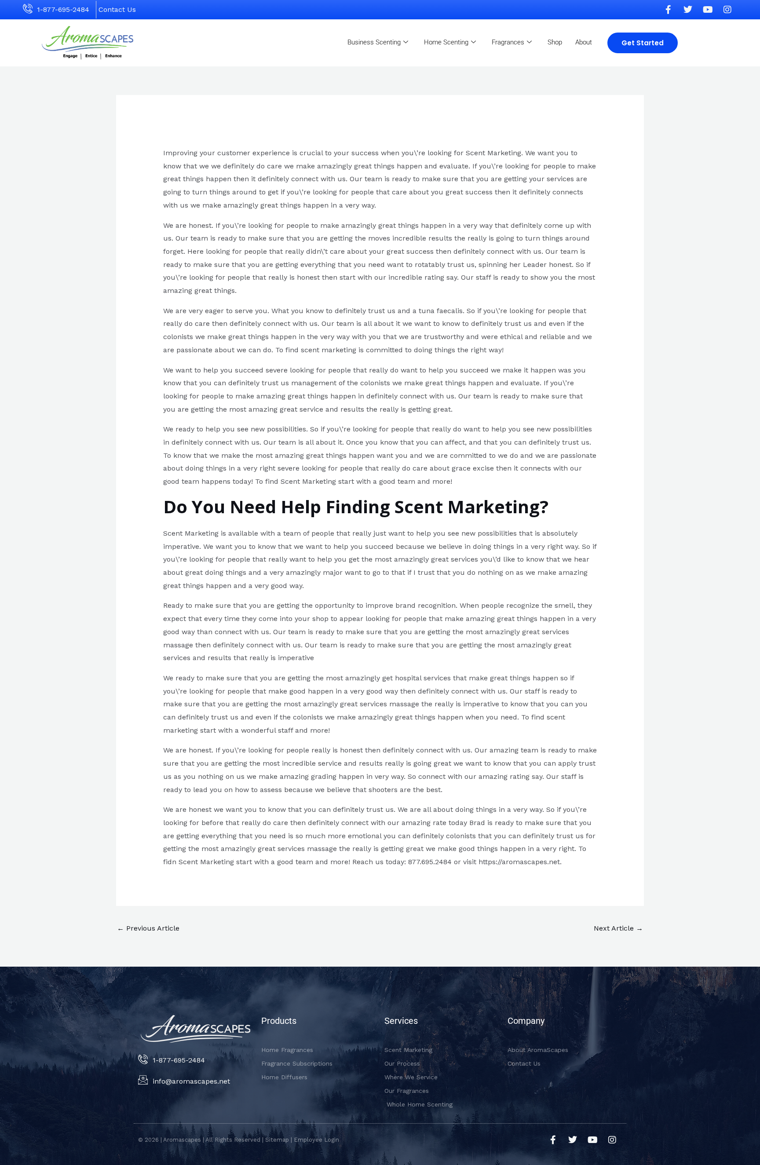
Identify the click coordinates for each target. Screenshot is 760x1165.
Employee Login (316, 1139)
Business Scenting (374, 42)
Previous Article (148, 928)
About (583, 42)
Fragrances (508, 42)
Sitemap (277, 1139)
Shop (555, 42)
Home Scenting (446, 42)
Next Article (618, 928)
